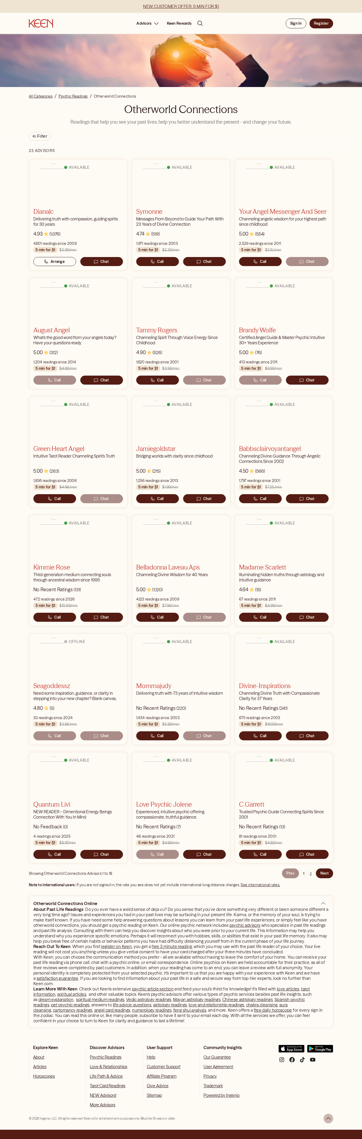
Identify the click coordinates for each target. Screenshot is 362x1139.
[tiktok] (302, 1062)
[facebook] (292, 1062)
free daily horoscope (273, 1010)
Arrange (58, 261)
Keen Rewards (179, 23)
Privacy (210, 1076)
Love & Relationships (108, 1066)
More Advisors (102, 1104)
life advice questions (132, 1004)
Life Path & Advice (106, 1076)
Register (321, 23)
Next (324, 873)
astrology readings (170, 1004)
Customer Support (163, 1066)
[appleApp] (291, 1051)
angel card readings (112, 1010)
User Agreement (218, 1066)
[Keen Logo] (41, 23)
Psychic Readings (105, 1057)
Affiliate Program (161, 1076)
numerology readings (151, 1010)
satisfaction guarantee (57, 978)
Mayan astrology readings (196, 999)
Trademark (213, 1085)
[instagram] (282, 1062)
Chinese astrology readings (247, 999)
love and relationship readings (216, 1004)
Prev (290, 873)
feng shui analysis (189, 1010)
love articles (288, 989)
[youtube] (313, 1062)
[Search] (200, 23)
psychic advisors (245, 925)
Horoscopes (44, 1076)
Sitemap (154, 1095)
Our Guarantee (217, 1057)
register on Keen (116, 946)
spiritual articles (71, 994)
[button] (323, 903)
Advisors (144, 23)
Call (160, 261)
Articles (39, 1066)
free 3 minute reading (172, 946)
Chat (104, 261)
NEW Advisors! (103, 1095)
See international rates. (260, 884)
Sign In (296, 23)
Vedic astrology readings (148, 999)
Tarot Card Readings (107, 1085)
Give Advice (158, 1085)
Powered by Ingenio (222, 1095)
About (38, 1057)
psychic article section (153, 989)
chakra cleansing (262, 1004)
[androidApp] (320, 1051)
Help (151, 1057)
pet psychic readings (70, 1004)
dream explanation (55, 999)
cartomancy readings (72, 1010)
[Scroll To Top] (328, 1118)
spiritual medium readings (100, 999)
